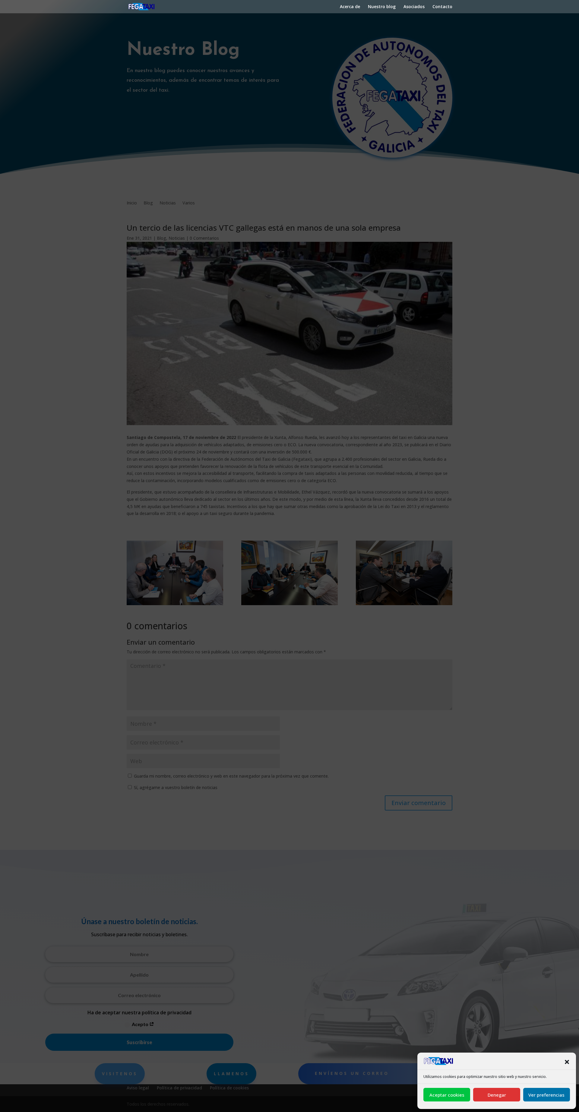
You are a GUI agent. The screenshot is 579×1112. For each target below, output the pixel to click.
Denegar (497, 1095)
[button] (567, 1062)
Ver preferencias (546, 1095)
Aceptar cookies (446, 1095)
